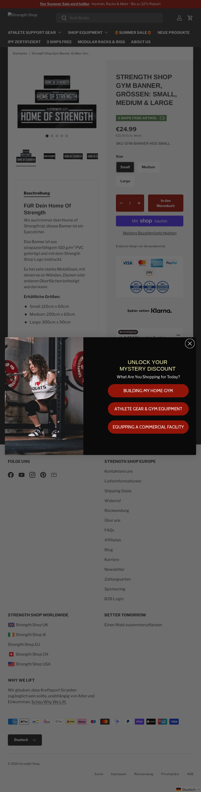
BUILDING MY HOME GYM (148, 390)
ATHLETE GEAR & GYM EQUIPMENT (148, 409)
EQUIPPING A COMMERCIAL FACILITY (148, 427)
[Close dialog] (190, 343)
